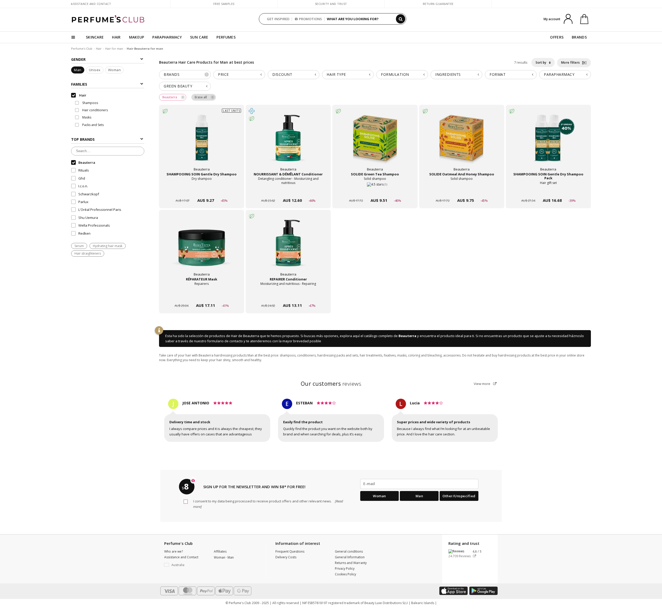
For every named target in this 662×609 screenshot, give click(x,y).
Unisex (95, 70)
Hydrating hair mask (107, 246)
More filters (571, 62)
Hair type (336, 74)
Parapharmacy (559, 74)
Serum (79, 246)
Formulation (395, 74)
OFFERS (556, 37)
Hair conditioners (94, 110)
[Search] (400, 19)
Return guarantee (438, 4)
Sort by (541, 62)
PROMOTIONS (310, 19)
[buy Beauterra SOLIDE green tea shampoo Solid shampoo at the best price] (375, 143)
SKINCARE (95, 37)
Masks (86, 117)
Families (79, 84)
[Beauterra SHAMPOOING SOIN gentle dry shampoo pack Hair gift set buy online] (548, 190)
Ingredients (448, 74)
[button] (185, 565)
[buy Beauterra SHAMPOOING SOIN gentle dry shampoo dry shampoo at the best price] (201, 143)
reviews (331, 383)
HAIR (116, 37)
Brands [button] (185, 74)
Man (77, 70)
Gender (78, 59)
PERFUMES (225, 37)
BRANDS (579, 37)
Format (498, 74)
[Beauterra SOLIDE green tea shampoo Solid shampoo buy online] (374, 190)
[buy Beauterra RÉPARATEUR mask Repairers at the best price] (201, 248)
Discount (282, 74)
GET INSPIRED (278, 19)
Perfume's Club (81, 48)
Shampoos (89, 103)
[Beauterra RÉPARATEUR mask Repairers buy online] (201, 295)
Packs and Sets (92, 125)
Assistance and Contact (91, 4)
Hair (99, 48)
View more (482, 383)
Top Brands (83, 139)
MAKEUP (136, 37)
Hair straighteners (87, 253)
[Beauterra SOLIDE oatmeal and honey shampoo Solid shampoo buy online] (461, 190)
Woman (114, 70)
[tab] (185, 74)
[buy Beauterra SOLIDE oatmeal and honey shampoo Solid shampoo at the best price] (461, 143)
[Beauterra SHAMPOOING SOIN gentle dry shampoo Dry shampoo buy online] (201, 190)
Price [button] (223, 74)
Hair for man (114, 48)
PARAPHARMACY (167, 37)
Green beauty (178, 86)
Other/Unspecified (459, 496)
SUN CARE (199, 37)
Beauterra (407, 335)
